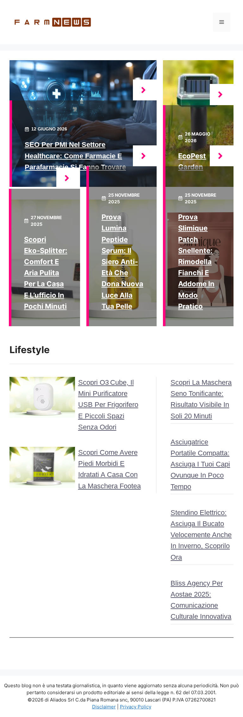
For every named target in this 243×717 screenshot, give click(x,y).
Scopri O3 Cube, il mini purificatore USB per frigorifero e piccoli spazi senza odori (108, 404)
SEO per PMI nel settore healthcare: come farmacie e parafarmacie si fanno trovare (75, 156)
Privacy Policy (135, 707)
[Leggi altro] (145, 90)
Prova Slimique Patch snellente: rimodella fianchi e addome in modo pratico (196, 261)
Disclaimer (104, 707)
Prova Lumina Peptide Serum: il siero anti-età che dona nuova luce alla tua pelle (122, 261)
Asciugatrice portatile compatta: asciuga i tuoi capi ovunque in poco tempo (200, 464)
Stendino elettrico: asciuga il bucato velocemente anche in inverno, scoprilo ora (201, 535)
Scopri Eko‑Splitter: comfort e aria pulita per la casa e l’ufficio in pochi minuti (45, 272)
